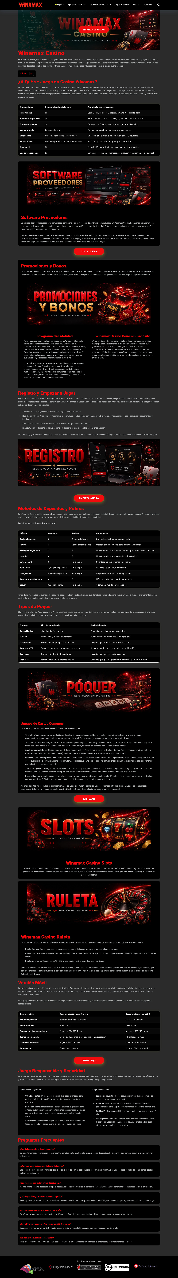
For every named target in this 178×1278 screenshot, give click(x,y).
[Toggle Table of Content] (30, 74)
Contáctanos (82, 1261)
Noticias (136, 5)
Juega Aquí (89, 1060)
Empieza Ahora (89, 498)
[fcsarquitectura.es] (30, 4)
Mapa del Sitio (95, 1261)
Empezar (89, 798)
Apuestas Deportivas (77, 5)
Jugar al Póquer (122, 5)
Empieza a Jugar (94, 29)
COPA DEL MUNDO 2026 (100, 5)
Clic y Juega (89, 251)
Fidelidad (148, 5)
